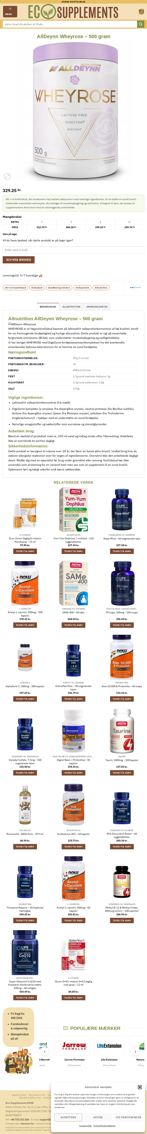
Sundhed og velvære (59, 287)
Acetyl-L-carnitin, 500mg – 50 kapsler (73, 909)
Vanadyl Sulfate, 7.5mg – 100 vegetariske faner (25, 761)
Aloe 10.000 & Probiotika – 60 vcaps (122, 686)
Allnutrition (101, 287)
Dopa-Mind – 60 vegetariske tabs (121, 538)
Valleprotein (82, 287)
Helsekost (37, 287)
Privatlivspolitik (30, 1097)
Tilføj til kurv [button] (25, 551)
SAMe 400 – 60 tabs (73, 612)
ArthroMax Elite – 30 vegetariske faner (73, 687)
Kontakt (49, 1097)
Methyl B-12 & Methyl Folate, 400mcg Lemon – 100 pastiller (122, 909)
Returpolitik (37, 1095)
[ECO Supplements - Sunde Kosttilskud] (73, 12)
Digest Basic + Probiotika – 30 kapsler (73, 761)
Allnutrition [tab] (71, 306)
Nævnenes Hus (28, 1123)
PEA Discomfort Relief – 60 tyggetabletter (122, 835)
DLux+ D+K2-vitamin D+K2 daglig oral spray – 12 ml (73, 983)
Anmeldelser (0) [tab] (96, 306)
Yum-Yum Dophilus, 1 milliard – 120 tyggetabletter (73, 540)
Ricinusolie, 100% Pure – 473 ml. (25, 834)
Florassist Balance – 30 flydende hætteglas (25, 909)
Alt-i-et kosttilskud (15, 287)
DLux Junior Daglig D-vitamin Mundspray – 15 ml (25, 540)
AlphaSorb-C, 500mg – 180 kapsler (25, 686)
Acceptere (68, 1117)
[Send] (140, 24)
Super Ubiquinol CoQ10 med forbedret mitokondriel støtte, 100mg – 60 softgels (25, 985)
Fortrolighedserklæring (104, 1125)
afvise (98, 1117)
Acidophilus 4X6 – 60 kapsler (73, 834)
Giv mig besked (18, 259)
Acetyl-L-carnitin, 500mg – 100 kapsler (25, 614)
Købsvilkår (19, 1095)
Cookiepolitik (85, 1125)
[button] (140, 1087)
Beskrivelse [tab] (48, 306)
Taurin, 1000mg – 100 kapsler (121, 760)
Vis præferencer (128, 1117)
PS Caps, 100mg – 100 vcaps (122, 612)
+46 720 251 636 (19, 1119)
